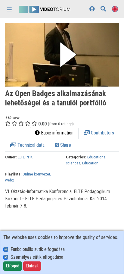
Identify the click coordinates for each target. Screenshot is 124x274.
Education (90, 163)
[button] (62, 55)
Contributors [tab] (102, 133)
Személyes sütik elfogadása (37, 257)
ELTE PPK (25, 157)
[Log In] (92, 9)
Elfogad (12, 266)
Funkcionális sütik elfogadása (38, 249)
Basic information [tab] (56, 133)
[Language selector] (115, 9)
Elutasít (32, 266)
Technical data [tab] (30, 145)
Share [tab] (65, 145)
